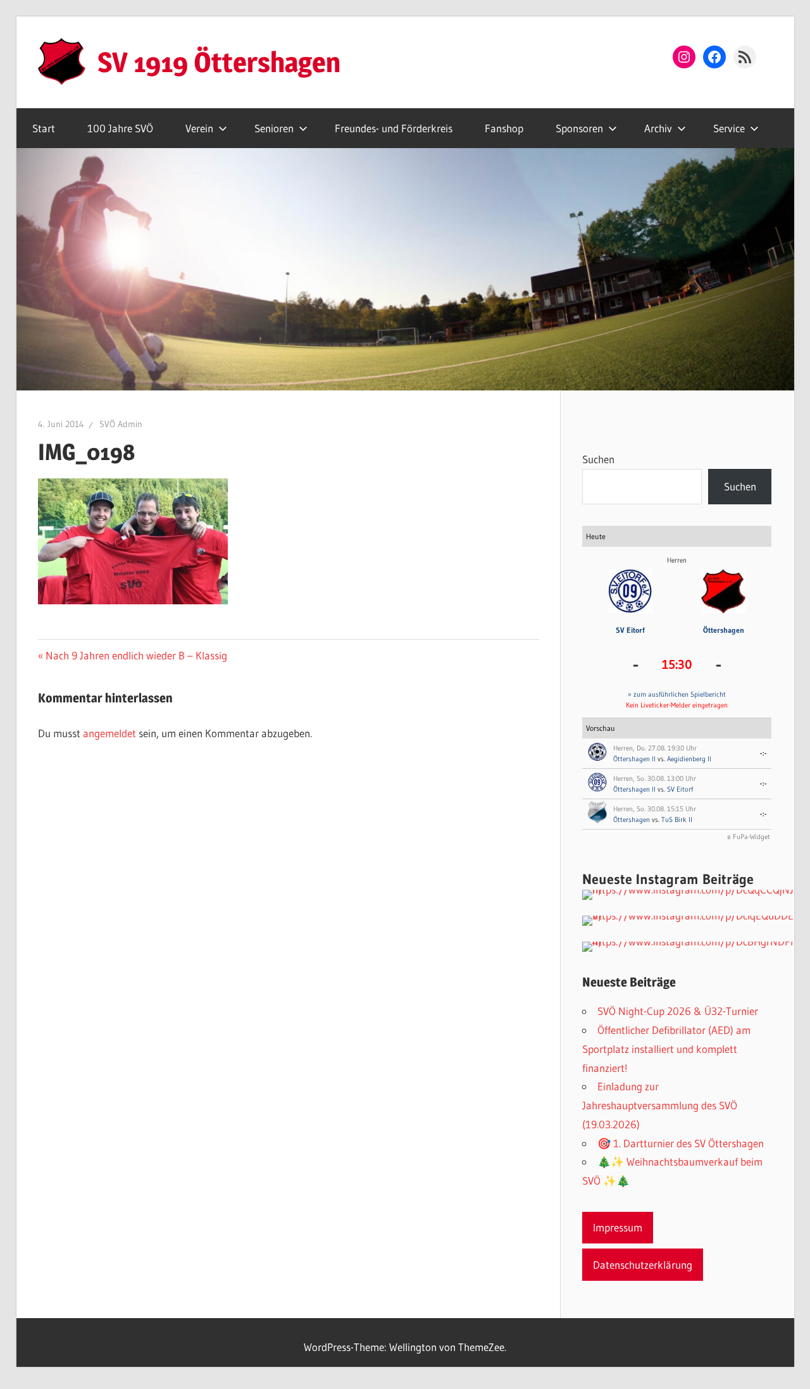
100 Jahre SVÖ (120, 128)
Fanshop (504, 128)
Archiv (658, 128)
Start (43, 128)
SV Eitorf (630, 630)
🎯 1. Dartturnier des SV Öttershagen (680, 1143)
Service (729, 128)
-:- (763, 753)
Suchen (598, 459)
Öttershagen (723, 630)
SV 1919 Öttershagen (218, 62)
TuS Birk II (676, 819)
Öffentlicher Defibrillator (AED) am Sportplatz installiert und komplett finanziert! (666, 1048)
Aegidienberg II (689, 758)
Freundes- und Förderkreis (393, 128)
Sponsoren (579, 128)
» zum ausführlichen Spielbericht (677, 694)
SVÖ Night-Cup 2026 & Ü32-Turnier (677, 1011)
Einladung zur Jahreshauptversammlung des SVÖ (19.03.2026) (659, 1105)
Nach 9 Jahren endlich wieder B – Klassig (136, 655)
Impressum (617, 1227)
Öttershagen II (634, 758)
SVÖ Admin (120, 424)
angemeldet (109, 733)
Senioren (274, 128)
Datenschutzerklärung (642, 1264)
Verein (199, 128)
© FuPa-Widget (748, 836)
